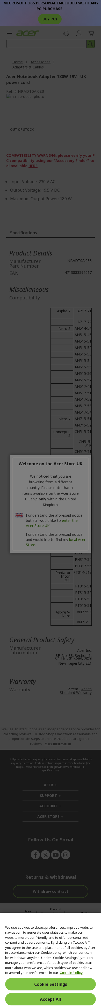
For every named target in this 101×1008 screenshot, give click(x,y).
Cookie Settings (50, 984)
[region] (50, 960)
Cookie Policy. (71, 972)
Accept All (50, 999)
